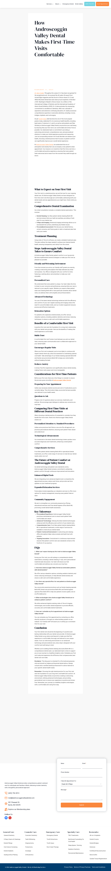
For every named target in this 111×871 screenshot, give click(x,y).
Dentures (92, 847)
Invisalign (28, 851)
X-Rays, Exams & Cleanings (12, 839)
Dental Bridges (94, 843)
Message (64, 789)
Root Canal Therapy (53, 847)
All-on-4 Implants (95, 835)
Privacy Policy (68, 867)
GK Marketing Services (39, 867)
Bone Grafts (93, 855)
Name (62, 763)
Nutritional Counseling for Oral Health (76, 840)
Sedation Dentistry (74, 849)
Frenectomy (29, 847)
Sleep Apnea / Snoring (75, 845)
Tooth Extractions (52, 839)
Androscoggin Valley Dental (44, 144)
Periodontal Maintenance (75, 853)
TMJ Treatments (73, 835)
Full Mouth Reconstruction (98, 851)
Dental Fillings (8, 843)
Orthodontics (29, 855)
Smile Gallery (79, 4)
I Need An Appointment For (68, 781)
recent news (42, 119)
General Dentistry (9, 835)
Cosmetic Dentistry (31, 835)
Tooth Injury (50, 843)
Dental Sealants (8, 851)
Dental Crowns (94, 839)
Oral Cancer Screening (10, 847)
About (57, 4)
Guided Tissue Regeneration (98, 858)
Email (84, 763)
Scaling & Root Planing (11, 855)
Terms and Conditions (98, 867)
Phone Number (65, 772)
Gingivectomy (29, 843)
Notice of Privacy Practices (82, 867)
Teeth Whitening (30, 839)
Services (49, 4)
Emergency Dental (68, 4)
